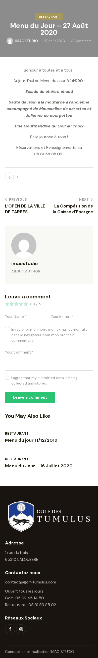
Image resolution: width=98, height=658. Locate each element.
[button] (11, 176)
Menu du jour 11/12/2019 (31, 440)
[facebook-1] (10, 629)
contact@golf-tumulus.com (30, 582)
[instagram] (21, 629)
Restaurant (49, 16)
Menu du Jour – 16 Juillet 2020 (39, 466)
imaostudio (24, 263)
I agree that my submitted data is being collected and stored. (44, 380)
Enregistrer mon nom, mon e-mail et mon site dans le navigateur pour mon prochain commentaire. (49, 335)
